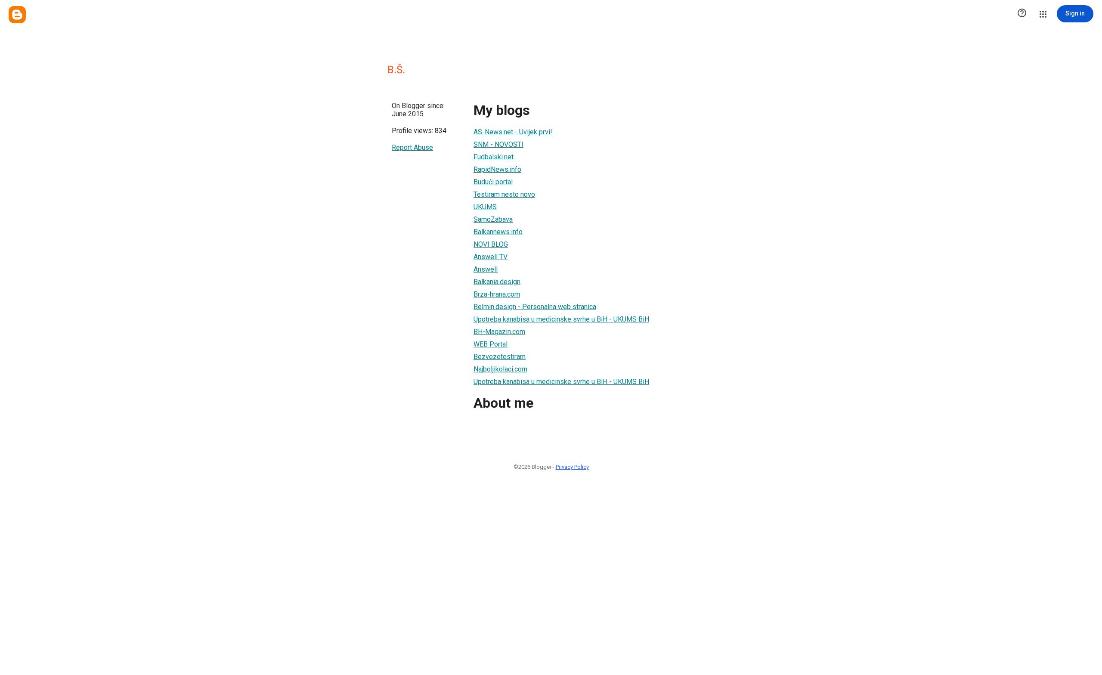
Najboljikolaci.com (500, 369)
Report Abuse (412, 147)
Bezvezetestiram (500, 357)
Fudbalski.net (494, 157)
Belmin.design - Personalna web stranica (535, 307)
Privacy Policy (572, 467)
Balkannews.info (498, 232)
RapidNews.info (497, 169)
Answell (486, 269)
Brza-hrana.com (497, 294)
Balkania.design (497, 282)
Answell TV (491, 257)
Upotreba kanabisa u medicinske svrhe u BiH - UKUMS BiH (561, 319)
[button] (1022, 13)
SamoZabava (493, 219)
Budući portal (493, 182)
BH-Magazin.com (499, 332)
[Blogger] (17, 14)
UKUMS (485, 207)
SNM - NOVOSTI (498, 144)
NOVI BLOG (491, 244)
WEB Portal (491, 344)
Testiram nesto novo (504, 194)
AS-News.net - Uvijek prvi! (513, 132)
